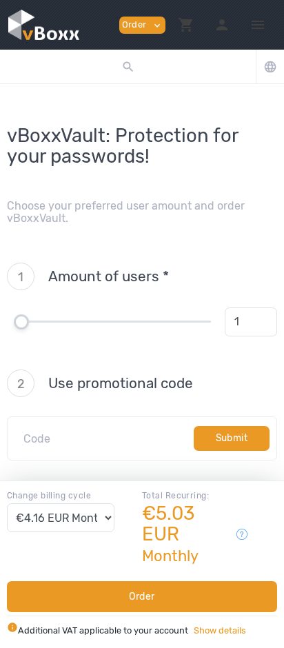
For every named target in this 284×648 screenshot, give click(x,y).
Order (142, 597)
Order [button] (142, 25)
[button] (186, 24)
